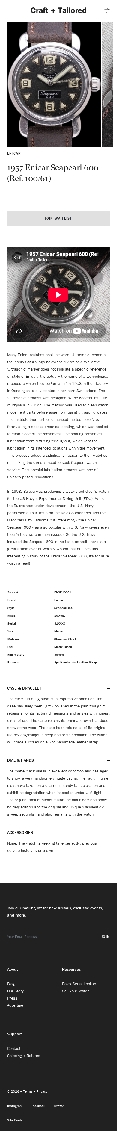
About (12, 969)
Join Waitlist (58, 218)
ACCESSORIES (20, 832)
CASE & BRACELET (24, 688)
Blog (11, 983)
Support (14, 1034)
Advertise (15, 1005)
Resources (71, 969)
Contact (13, 1048)
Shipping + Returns (23, 1055)
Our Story (15, 991)
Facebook (38, 1105)
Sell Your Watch (75, 991)
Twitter (58, 1105)
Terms (28, 1091)
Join (105, 936)
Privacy (42, 1091)
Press (12, 998)
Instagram (15, 1105)
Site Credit (15, 1120)
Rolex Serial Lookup (79, 983)
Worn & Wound (55, 548)
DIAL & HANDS (20, 760)
